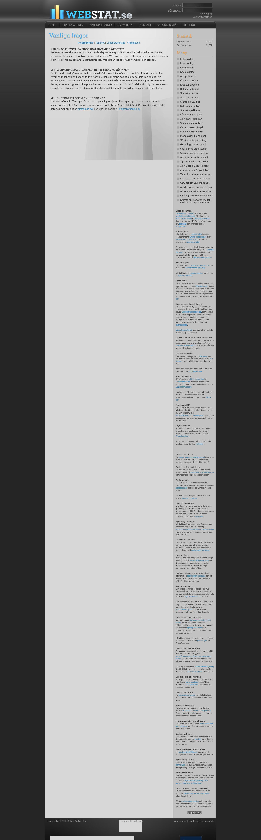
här (177, 299)
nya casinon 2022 (192, 597)
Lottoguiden (187, 59)
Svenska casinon (189, 93)
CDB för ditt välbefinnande (195, 183)
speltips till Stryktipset (188, 752)
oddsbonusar (181, 488)
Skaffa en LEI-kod (190, 101)
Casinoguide (187, 67)
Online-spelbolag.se (197, 237)
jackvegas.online (195, 672)
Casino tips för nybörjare (194, 153)
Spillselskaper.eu (185, 275)
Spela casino (187, 72)
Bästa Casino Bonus (191, 131)
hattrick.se (180, 765)
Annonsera (180, 821)
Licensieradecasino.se (191, 312)
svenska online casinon (186, 345)
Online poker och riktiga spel (196, 195)
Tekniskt (100, 42)
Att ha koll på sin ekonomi (194, 165)
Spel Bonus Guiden (185, 213)
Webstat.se (133, 42)
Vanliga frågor (101, 24)
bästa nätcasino (197, 379)
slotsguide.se (85, 108)
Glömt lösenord (202, 17)
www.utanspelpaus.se (199, 560)
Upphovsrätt (206, 821)
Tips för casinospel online (194, 161)
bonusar (182, 224)
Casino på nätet (189, 80)
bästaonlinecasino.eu (203, 257)
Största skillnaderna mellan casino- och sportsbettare (195, 201)
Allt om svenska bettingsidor (196, 191)
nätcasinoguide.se (189, 498)
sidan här (199, 516)
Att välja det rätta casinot (194, 157)
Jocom (139, 821)
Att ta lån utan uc (189, 97)
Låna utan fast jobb (191, 114)
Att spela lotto (187, 76)
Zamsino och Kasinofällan (194, 170)
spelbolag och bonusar (185, 216)
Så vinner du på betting (193, 140)
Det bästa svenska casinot (195, 178)
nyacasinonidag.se (184, 610)
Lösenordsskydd (116, 42)
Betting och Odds (202, 219)
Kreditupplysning (189, 84)
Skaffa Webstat (73, 24)
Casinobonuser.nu (183, 387)
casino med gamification (193, 148)
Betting (189, 24)
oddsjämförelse (195, 371)
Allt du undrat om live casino (196, 187)
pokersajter (202, 640)
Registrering (85, 42)
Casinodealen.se (183, 382)
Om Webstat (126, 24)
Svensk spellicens (190, 110)
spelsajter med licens (200, 265)
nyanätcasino (181, 325)
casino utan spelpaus (200, 550)
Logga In (206, 14)
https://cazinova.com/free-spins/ (189, 415)
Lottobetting (187, 63)
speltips (198, 739)
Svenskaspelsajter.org (195, 268)
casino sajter (196, 234)
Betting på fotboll (189, 89)
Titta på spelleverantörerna (195, 174)
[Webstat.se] (194, 813)
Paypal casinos (182, 436)
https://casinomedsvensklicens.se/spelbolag (195, 529)
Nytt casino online (190, 106)
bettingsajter (181, 226)
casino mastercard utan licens (197, 793)
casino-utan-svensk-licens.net (192, 457)
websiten (199, 444)
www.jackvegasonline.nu (186, 239)
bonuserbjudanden (184, 219)
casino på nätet (192, 242)
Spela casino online (191, 123)
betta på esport (191, 685)
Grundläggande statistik (193, 144)
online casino (197, 273)
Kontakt (145, 24)
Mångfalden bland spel (193, 136)
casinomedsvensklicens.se (202, 472)
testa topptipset (192, 682)
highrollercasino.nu (129, 108)
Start (53, 24)
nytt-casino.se (201, 286)
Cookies (193, 821)
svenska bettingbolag (204, 666)
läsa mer (204, 356)
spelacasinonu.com (187, 695)
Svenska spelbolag (184, 330)
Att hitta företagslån (191, 119)
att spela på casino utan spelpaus (196, 711)
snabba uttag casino (190, 801)
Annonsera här (167, 24)
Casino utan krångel (191, 127)
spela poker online (195, 628)
